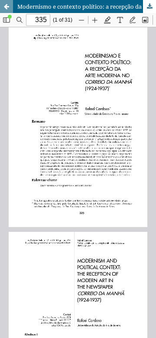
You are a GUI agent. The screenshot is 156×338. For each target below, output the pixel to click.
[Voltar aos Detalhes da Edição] (6, 6)
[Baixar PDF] (149, 6)
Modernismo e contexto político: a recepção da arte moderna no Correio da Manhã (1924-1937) (86, 6)
